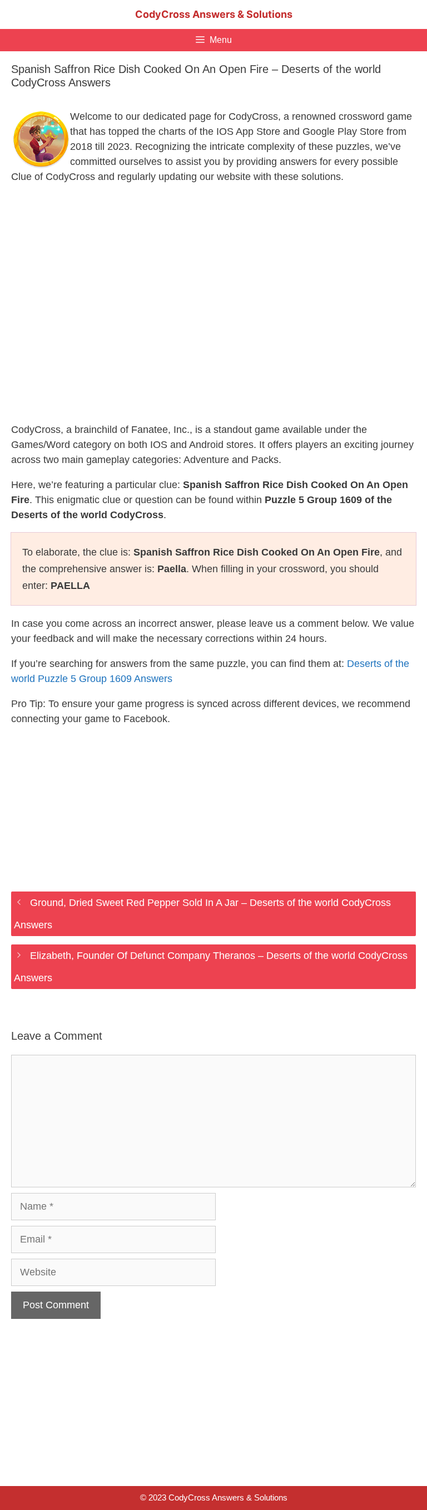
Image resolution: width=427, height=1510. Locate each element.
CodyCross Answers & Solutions (213, 14)
